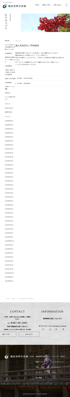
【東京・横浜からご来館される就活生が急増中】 (10, 72)
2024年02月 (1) (9, 217)
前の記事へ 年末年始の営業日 (25, 78)
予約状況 (7, 93)
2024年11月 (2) (9, 193)
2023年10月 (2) (9, 233)
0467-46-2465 (19, 322)
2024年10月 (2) (9, 197)
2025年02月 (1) (9, 181)
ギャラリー (39, 372)
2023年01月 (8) (9, 261)
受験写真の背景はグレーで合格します (10, 59)
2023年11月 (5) (9, 229)
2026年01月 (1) (9, 145)
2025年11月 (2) (9, 149)
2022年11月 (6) (9, 269)
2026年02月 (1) (9, 141)
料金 (37, 367)
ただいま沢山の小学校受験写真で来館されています (10, 47)
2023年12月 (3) (9, 225)
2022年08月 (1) (9, 281)
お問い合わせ (57, 5)
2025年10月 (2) (9, 153)
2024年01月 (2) (9, 221)
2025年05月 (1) (9, 169)
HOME (37, 5)
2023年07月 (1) (9, 245)
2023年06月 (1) (9, 249)
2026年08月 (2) (9, 121)
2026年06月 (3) (9, 125)
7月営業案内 (8, 66)
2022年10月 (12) (9, 273)
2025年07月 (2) (9, 161)
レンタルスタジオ (57, 362)
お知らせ (14, 298)
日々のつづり (56, 367)
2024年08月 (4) (9, 205)
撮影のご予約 (46, 5)
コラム (53, 372)
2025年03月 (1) (9, 177)
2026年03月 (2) (9, 137)
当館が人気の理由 (10, 78)
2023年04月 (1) (9, 253)
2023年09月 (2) (9, 237)
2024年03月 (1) (9, 213)
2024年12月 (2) (9, 189)
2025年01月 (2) (9, 185)
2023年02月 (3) (9, 257)
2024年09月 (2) (9, 201)
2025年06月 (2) (9, 165)
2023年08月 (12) (9, 241)
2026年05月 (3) (9, 129)
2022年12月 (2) (9, 265)
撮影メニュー (40, 362)
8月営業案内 (8, 53)
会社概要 (39, 378)
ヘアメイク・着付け (58, 356)
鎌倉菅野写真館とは (43, 356)
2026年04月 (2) (9, 133)
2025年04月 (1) (9, 173)
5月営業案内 (8, 82)
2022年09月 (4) (9, 277)
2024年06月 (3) (9, 209)
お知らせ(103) (9, 108)
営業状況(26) (8, 112)
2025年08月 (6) (9, 157)
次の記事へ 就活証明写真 (23, 83)
